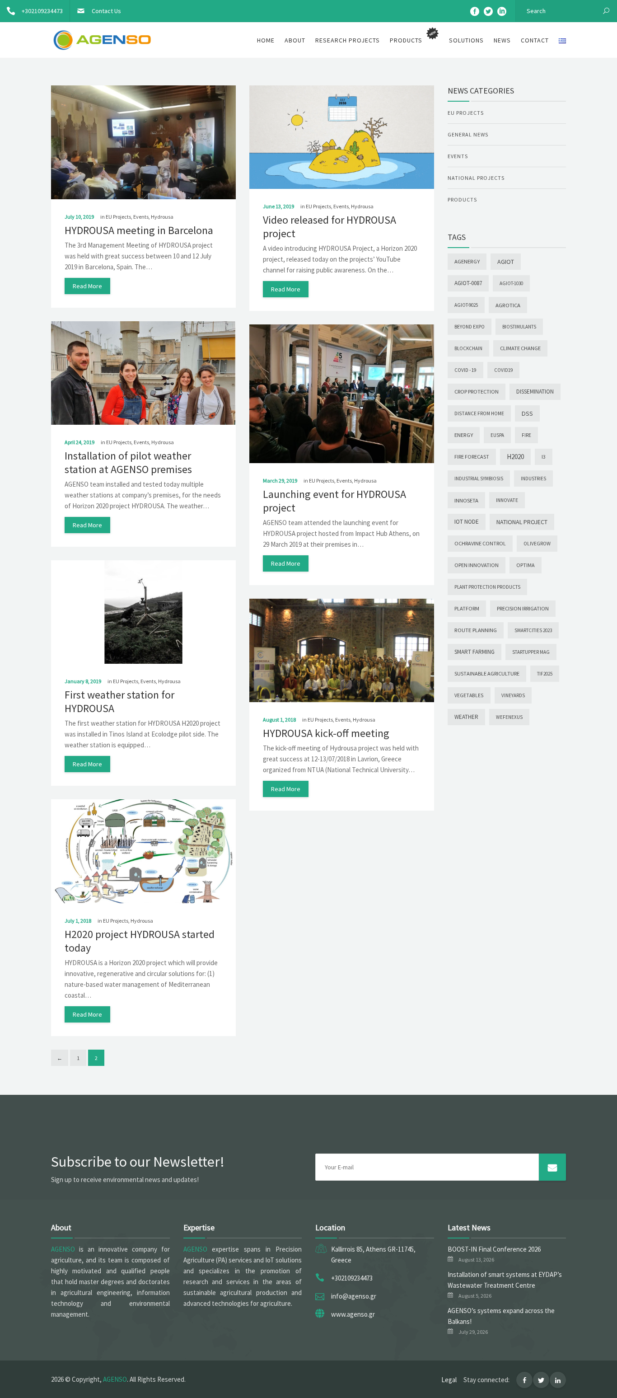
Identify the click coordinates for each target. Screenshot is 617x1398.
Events (141, 216)
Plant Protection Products (487, 587)
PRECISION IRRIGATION (523, 608)
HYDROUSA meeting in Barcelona (139, 230)
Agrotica (507, 305)
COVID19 (503, 370)
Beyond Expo (469, 327)
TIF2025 (544, 674)
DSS (527, 413)
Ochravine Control (480, 543)
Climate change (520, 348)
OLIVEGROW (537, 543)
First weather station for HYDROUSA (119, 701)
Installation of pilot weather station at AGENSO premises (128, 462)
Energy (463, 435)
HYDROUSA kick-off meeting (326, 733)
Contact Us (106, 11)
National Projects (476, 177)
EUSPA (497, 435)
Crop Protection (476, 391)
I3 (544, 456)
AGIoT (505, 262)
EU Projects (118, 216)
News (502, 40)
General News (468, 134)
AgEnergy (467, 261)
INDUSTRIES (533, 478)
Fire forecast (471, 456)
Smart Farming (474, 652)
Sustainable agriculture (486, 673)
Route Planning (475, 630)
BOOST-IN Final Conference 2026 (494, 1249)
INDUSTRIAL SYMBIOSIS (478, 478)
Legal (449, 1379)
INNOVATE (507, 500)
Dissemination (535, 391)
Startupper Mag (531, 652)
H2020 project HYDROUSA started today (140, 941)
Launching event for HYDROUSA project (334, 501)
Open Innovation (476, 565)
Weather (466, 717)
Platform (466, 608)
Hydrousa (162, 216)
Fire (526, 435)
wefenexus (509, 717)
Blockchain (468, 348)
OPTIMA (525, 565)
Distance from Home (479, 413)
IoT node (466, 521)
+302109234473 (42, 11)
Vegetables (469, 695)
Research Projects (347, 40)
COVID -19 (465, 370)
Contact (535, 40)
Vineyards (513, 695)
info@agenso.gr (353, 1296)
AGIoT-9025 (466, 305)
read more (87, 286)
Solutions (466, 40)
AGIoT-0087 (468, 283)
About (295, 40)
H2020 (515, 456)
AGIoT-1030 (511, 283)
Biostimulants (519, 327)
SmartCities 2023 (533, 630)
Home (266, 40)
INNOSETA (466, 500)
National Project (521, 522)
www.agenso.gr (353, 1314)
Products (462, 199)
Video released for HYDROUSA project (329, 226)
